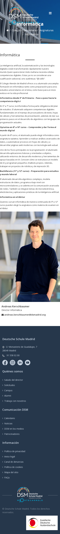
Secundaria (30, 30)
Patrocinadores (12, 433)
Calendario (9, 418)
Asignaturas (47, 30)
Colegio (16, 30)
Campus (8, 390)
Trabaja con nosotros (15, 400)
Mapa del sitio (11, 472)
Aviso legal (9, 456)
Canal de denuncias (14, 461)
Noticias (8, 423)
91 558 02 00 (13, 355)
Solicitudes (9, 385)
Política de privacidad (14, 451)
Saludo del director (13, 379)
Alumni (7, 395)
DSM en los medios (14, 428)
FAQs (7, 477)
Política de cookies (13, 467)
